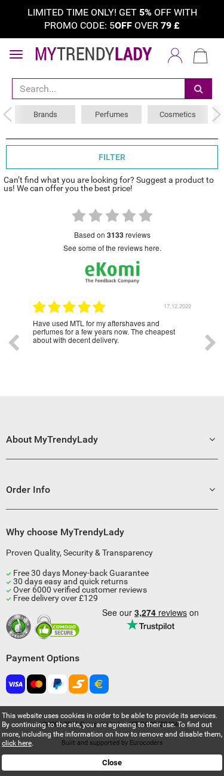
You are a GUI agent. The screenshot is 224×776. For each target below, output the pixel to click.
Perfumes (111, 114)
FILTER (112, 157)
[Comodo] (59, 627)
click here (17, 743)
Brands (45, 114)
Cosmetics (177, 114)
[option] (112, 343)
